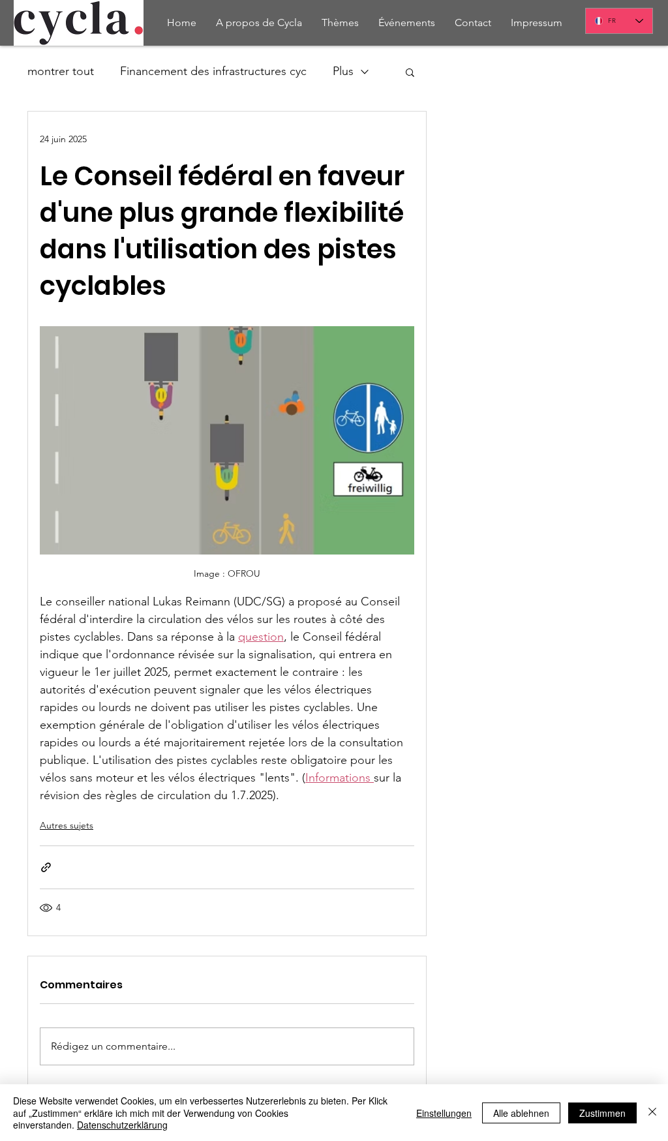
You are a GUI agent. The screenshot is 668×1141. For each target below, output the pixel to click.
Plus (343, 71)
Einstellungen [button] (444, 1112)
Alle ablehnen (521, 1112)
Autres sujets (66, 825)
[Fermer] (652, 1113)
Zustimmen (602, 1112)
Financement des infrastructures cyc (213, 71)
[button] (410, 72)
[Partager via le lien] (46, 867)
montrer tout (60, 71)
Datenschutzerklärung (122, 1124)
